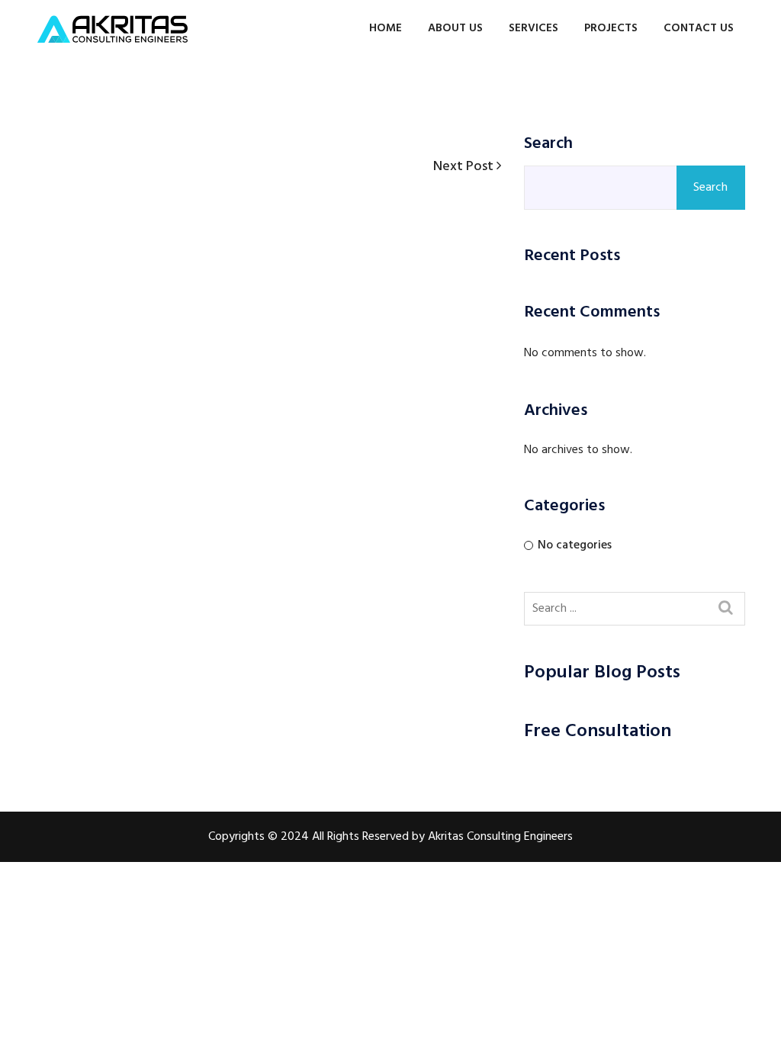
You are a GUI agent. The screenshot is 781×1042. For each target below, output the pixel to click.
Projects (611, 28)
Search (548, 144)
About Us (455, 28)
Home (385, 28)
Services (533, 28)
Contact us (699, 28)
